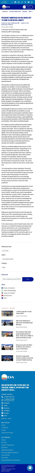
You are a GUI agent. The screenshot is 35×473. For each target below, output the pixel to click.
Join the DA (4, 457)
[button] (17, 288)
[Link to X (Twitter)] (25, 2)
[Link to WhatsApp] (32, 2)
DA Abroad (4, 447)
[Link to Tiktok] (22, 2)
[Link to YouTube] (28, 2)
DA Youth (4, 442)
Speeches (24, 11)
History (3, 425)
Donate (3, 440)
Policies (3, 430)
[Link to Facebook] (15, 2)
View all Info (6, 418)
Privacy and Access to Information (10, 460)
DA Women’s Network (7, 450)
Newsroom (5, 11)
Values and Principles (7, 432)
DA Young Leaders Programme (9, 452)
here (18, 32)
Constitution (4, 427)
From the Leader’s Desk (15, 11)
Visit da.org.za (4, 2)
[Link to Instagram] (19, 2)
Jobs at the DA (5, 455)
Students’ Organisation (7, 445)
